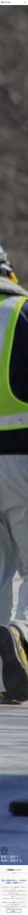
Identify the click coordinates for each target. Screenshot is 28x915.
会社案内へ (14, 911)
